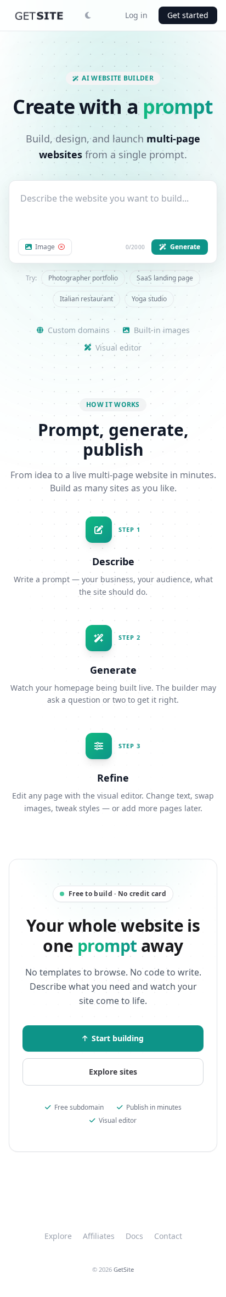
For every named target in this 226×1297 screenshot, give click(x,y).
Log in (136, 15)
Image (45, 247)
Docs (134, 1236)
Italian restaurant (86, 298)
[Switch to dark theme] (88, 15)
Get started (187, 15)
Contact (168, 1236)
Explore (58, 1236)
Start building (118, 1038)
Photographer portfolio (83, 278)
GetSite (124, 1269)
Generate (185, 246)
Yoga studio (149, 298)
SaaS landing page (165, 278)
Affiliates (99, 1236)
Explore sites (113, 1071)
